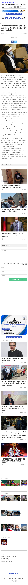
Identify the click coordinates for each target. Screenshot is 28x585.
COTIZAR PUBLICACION (14, 13)
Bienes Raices (14, 2)
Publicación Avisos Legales (6, 2)
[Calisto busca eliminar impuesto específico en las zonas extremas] (14, 176)
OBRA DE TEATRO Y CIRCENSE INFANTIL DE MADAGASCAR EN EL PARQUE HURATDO (13, 461)
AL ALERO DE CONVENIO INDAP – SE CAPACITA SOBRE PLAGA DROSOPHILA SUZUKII (13, 409)
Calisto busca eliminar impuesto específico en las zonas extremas (11, 186)
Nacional (23, 362)
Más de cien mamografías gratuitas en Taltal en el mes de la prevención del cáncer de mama (14, 384)
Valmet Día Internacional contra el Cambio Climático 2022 (12, 359)
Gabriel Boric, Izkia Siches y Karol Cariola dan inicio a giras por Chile (14, 210)
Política (3, 23)
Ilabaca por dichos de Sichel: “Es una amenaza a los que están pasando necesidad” (12, 234)
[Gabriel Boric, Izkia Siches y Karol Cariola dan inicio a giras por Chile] (14, 200)
